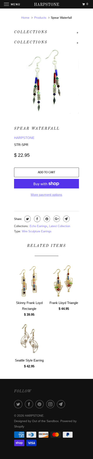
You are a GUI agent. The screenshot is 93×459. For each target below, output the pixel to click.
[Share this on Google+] (56, 219)
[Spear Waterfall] (46, 81)
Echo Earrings (38, 226)
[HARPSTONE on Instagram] (51, 404)
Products (40, 17)
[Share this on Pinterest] (46, 219)
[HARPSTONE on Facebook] (30, 404)
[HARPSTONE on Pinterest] (40, 404)
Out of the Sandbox (45, 421)
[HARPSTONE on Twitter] (19, 404)
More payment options (46, 194)
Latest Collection (59, 226)
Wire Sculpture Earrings (36, 231)
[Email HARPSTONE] (62, 404)
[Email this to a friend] (66, 219)
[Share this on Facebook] (36, 219)
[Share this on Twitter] (27, 219)
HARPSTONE (24, 138)
